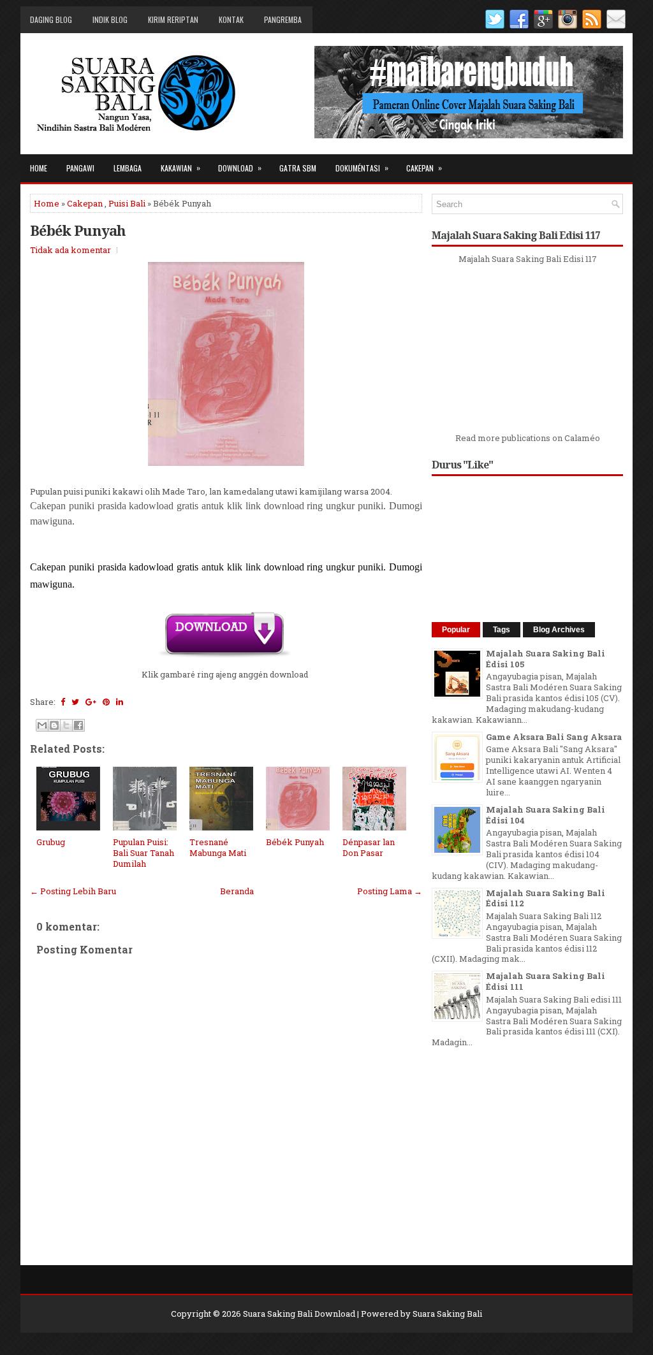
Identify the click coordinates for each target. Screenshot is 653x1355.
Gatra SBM (297, 168)
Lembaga (128, 168)
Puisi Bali (126, 203)
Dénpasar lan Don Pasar (368, 847)
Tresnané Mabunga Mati (217, 847)
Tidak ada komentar (70, 250)
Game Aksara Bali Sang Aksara (554, 737)
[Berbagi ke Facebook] (78, 725)
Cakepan (424, 167)
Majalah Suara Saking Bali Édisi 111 (545, 981)
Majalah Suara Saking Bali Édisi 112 (545, 898)
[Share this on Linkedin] (119, 701)
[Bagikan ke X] (66, 725)
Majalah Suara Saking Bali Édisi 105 (545, 659)
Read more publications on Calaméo (527, 438)
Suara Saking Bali (447, 1313)
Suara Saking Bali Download (299, 1313)
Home (38, 168)
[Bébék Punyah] (224, 656)
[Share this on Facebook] (62, 701)
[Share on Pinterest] (106, 701)
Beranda (237, 891)
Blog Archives (559, 629)
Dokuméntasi (361, 167)
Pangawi (80, 168)
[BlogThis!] (54, 725)
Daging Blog (51, 19)
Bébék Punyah (78, 230)
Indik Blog (110, 19)
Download (239, 167)
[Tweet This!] (75, 701)
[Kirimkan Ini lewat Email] (42, 725)
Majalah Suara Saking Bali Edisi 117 (528, 258)
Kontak (231, 19)
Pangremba (283, 19)
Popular (456, 629)
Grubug (50, 842)
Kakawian (180, 167)
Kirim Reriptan (173, 19)
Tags (501, 629)
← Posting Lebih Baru (73, 891)
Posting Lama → (389, 891)
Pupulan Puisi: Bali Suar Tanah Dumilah (143, 852)
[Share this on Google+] (90, 701)
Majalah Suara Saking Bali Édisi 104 (545, 815)
